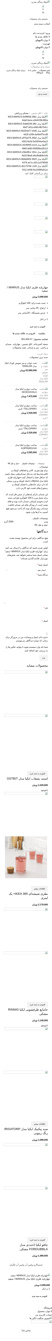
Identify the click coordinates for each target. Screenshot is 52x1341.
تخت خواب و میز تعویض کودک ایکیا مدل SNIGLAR (21, 364)
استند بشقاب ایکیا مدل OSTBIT (27, 778)
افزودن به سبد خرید (37, 327)
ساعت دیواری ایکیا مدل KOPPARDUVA (26, 446)
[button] (37, 774)
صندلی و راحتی (22, 113)
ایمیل (45, 621)
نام (46, 608)
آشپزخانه (38, 344)
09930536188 (26, 77)
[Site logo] (40, 2)
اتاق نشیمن (36, 113)
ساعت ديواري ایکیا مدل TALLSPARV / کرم (26, 407)
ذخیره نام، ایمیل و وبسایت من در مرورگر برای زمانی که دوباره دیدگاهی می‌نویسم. (27, 639)
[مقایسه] (44, 767)
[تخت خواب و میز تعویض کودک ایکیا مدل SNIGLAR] (43, 372)
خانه (45, 113)
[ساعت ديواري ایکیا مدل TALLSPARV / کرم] (43, 412)
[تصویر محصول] (26, 739)
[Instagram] (45, 109)
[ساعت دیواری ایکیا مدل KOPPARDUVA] (43, 450)
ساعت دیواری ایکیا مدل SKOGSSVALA (26, 390)
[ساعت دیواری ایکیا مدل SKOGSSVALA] (43, 394)
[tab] (40, 463)
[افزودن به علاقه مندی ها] (29, 767)
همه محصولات (19, 347)
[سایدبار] (48, 1270)
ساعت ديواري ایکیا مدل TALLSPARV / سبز (26, 427)
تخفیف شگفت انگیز (26, 82)
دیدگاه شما (42, 575)
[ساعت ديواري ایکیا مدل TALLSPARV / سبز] (43, 431)
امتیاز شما (42, 565)
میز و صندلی (33, 347)
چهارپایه (16, 344)
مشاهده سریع (36, 767)
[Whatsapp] (45, 101)
